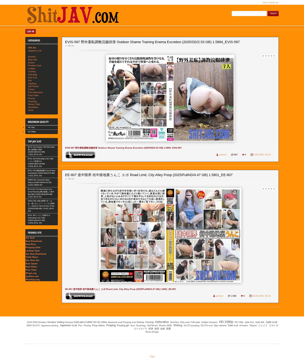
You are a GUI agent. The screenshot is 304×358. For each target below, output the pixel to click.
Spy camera (219, 325)
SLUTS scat (206, 325)
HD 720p (31, 127)
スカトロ (273, 325)
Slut (30, 80)
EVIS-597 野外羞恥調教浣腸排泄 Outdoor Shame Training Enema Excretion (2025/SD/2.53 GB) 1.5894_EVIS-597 (152, 42)
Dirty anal (184, 322)
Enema (31, 62)
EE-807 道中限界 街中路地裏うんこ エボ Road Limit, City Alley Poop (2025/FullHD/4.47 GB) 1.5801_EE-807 (149, 175)
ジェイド (262, 325)
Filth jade (195, 322)
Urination (243, 325)
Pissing (31, 98)
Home (274, 31)
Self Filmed (33, 86)
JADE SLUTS (33, 325)
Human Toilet (34, 104)
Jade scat (271, 322)
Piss (80, 325)
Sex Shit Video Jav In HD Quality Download (72, 15)
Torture (31, 89)
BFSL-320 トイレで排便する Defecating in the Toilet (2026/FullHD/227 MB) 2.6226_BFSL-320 (39, 219)
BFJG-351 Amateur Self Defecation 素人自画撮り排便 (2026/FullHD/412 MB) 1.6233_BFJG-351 (41, 151)
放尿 (156, 328)
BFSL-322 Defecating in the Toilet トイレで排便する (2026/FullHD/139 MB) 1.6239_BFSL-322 (40, 162)
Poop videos (98, 325)
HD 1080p (32, 132)
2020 (35, 322)
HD (94, 322)
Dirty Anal (32, 59)
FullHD (88, 322)
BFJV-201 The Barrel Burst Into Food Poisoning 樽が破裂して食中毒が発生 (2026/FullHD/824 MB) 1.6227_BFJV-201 (41, 193)
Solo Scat (32, 77)
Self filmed (152, 325)
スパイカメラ (140, 328)
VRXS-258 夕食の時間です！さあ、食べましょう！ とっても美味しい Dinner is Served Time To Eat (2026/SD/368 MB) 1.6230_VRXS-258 (41, 206)
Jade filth (259, 322)
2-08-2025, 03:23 (262, 154)
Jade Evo (249, 322)
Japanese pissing (49, 325)
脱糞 (168, 328)
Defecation (79, 322)
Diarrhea (174, 322)
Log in (30, 31)
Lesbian (31, 68)
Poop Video (33, 95)
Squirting (32, 83)
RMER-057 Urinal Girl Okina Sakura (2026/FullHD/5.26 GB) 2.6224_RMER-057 (39, 182)
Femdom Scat (34, 65)
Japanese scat (34, 50)
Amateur (32, 56)
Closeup (69, 322)
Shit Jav (71, 46)
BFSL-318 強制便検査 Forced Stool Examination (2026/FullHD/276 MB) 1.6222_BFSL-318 (41, 173)
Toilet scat (232, 325)
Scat (132, 325)
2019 (29, 322)
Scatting (32, 71)
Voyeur (253, 325)
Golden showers (209, 322)
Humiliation (33, 107)
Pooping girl (122, 325)
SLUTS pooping (191, 325)
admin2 (222, 154)
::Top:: (152, 356)
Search (273, 13)
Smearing (32, 101)
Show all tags (152, 331)
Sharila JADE (165, 325)
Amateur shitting (55, 322)
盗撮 (162, 328)
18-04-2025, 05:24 (261, 296)
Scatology (32, 74)
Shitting (140, 322)
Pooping (127, 322)
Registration (44, 31)
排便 (150, 328)
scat (134, 322)
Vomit (30, 110)
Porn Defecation (35, 92)
